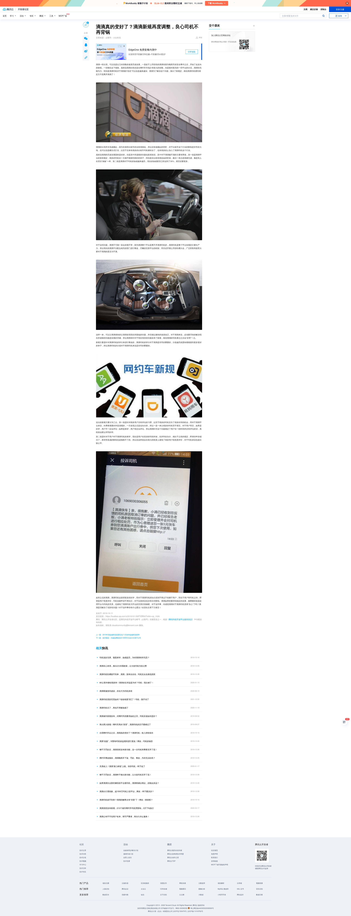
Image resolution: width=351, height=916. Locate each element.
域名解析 (221, 883)
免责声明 (214, 854)
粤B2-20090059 (182, 908)
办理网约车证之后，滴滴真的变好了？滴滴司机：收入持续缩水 (126, 732)
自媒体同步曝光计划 (130, 850)
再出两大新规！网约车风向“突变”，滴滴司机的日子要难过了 (125, 724)
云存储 (239, 883)
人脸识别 (106, 889)
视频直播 (259, 883)
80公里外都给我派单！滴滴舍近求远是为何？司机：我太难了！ (127, 682)
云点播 (181, 894)
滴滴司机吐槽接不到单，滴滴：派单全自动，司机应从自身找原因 (127, 674)
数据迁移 (259, 894)
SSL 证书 (240, 889)
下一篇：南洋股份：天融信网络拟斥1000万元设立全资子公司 (118, 638)
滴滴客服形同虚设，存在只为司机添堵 (116, 691)
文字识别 (163, 894)
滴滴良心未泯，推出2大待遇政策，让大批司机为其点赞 (123, 665)
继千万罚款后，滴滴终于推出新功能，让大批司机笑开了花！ (125, 774)
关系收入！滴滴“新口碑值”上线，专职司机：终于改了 (122, 766)
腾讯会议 (125, 889)
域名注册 (106, 883)
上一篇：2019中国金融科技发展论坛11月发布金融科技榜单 (118, 634)
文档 (305, 9)
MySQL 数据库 (223, 889)
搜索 (323, 16)
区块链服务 (145, 883)
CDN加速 (163, 889)
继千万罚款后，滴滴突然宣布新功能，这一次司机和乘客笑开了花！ (128, 749)
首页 (5, 15)
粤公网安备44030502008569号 (202, 908)
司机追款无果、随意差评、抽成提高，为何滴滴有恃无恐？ (124, 657)
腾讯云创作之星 (173, 857)
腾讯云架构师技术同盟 (175, 854)
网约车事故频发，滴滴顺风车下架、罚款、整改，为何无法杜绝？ (127, 757)
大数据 (201, 894)
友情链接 (214, 861)
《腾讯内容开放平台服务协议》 (180, 619)
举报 (200, 37)
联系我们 (214, 857)
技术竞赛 (126, 861)
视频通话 (182, 889)
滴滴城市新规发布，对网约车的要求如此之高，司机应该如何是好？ (128, 716)
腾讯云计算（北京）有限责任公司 (160, 911)
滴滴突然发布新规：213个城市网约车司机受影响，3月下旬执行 (127, 808)
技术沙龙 (83, 857)
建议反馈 (314, 9)
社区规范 (214, 850)
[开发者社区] (23, 9)
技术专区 (83, 871)
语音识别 (259, 889)
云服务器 (125, 883)
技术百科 (83, 868)
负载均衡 (125, 894)
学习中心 (83, 864)
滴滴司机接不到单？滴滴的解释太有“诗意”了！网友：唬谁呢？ (126, 799)
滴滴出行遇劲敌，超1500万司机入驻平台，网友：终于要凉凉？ (127, 791)
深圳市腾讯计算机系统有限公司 (148, 908)
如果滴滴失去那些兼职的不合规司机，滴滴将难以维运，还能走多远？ (129, 783)
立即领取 (192, 51)
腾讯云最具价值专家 (174, 850)
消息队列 (163, 883)
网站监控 (240, 894)
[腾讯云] (8, 9)
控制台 (323, 9)
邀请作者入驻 (128, 854)
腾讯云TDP (171, 861)
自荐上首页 (127, 857)
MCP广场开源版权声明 (219, 864)
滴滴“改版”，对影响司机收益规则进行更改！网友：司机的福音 (126, 741)
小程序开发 (222, 894)
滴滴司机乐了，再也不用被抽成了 (114, 707)
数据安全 (106, 894)
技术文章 (83, 850)
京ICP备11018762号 (195, 911)
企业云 (143, 889)
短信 (142, 894)
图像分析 (202, 889)
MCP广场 (63, 15)
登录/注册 (340, 9)
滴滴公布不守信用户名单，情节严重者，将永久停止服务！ (124, 816)
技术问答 (83, 854)
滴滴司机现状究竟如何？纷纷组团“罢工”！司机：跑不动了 (124, 699)
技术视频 (83, 861)
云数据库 (202, 883)
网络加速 (182, 883)
